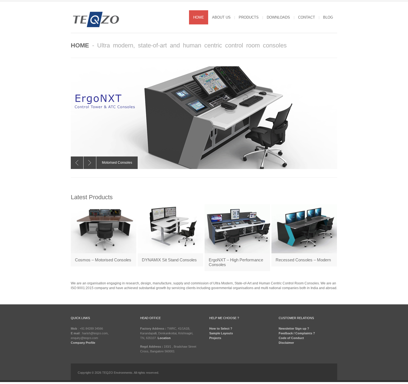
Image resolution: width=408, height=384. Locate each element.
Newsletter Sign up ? (294, 328)
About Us (221, 17)
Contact (306, 17)
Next (90, 162)
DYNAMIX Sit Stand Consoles (169, 259)
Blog (328, 17)
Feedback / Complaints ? (297, 333)
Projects (215, 338)
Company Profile (83, 342)
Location (164, 338)
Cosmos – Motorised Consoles (103, 259)
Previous (77, 162)
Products (249, 17)
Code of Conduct (291, 338)
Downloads (278, 17)
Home (198, 17)
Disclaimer (286, 342)
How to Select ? (220, 328)
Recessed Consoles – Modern (303, 259)
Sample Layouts (221, 333)
